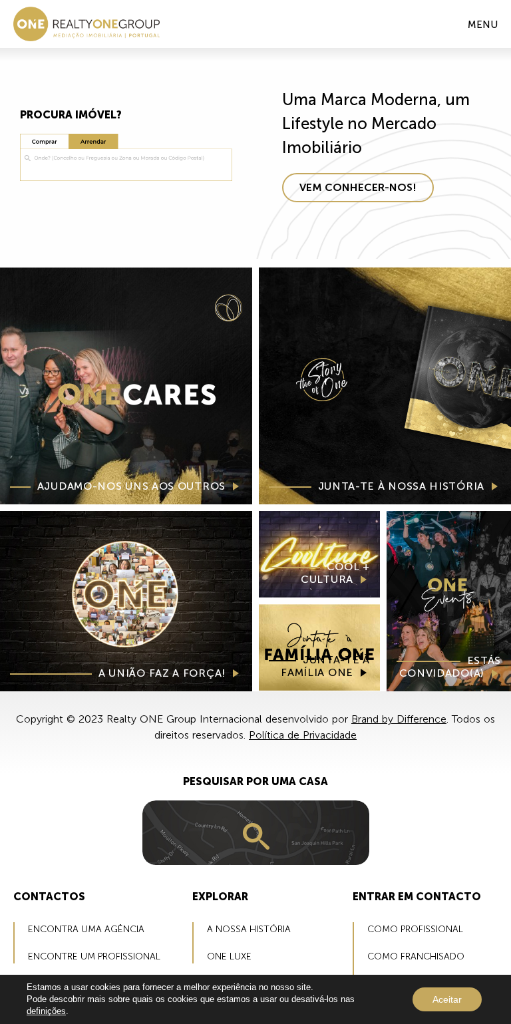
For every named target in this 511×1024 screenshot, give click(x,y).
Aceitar (447, 999)
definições (46, 1011)
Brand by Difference (398, 719)
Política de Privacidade (303, 735)
